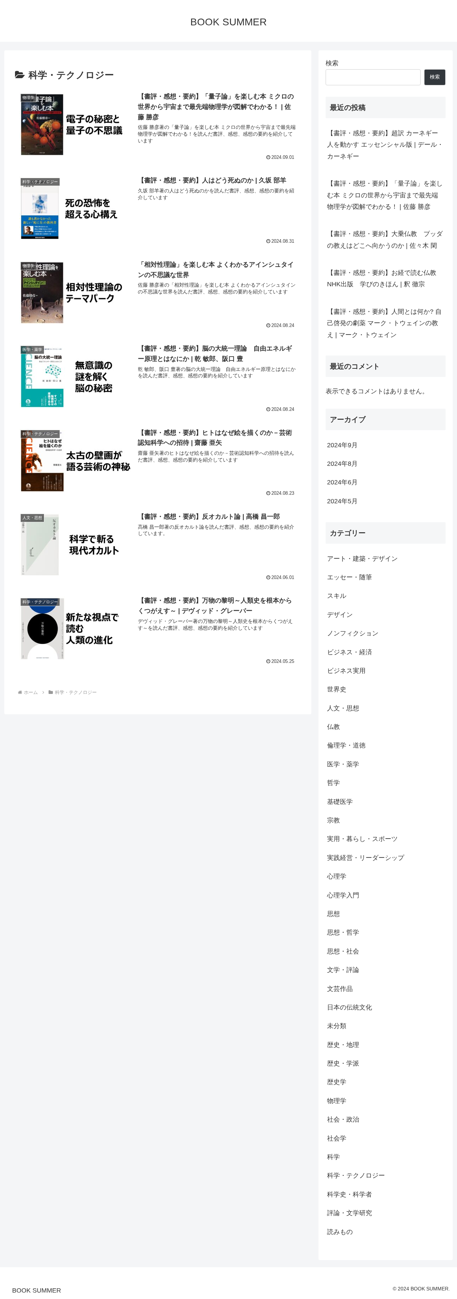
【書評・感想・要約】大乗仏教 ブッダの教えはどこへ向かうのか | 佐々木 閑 (385, 239)
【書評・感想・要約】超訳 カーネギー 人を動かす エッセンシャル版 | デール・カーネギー (385, 145)
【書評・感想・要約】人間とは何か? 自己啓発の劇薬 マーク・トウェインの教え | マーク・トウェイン (384, 323)
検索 (332, 63)
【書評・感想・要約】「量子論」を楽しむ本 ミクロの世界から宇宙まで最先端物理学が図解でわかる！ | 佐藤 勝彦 (385, 195)
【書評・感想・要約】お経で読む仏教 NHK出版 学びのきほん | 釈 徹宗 (381, 278)
